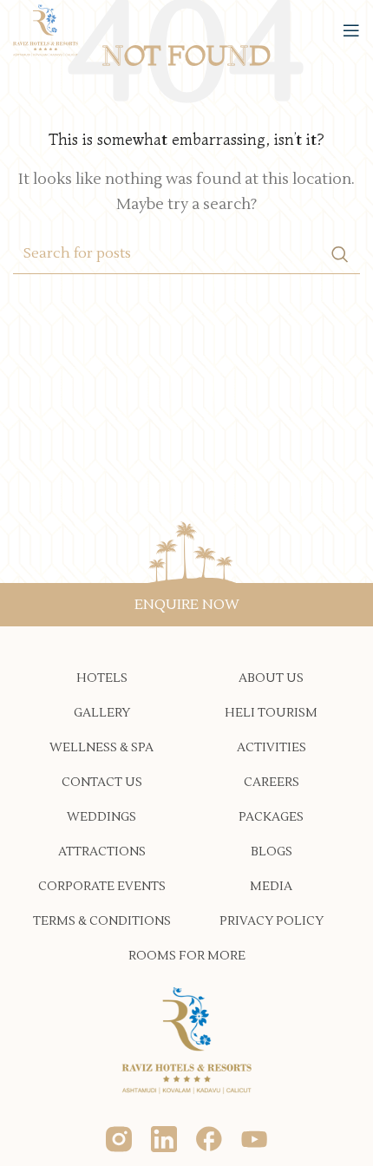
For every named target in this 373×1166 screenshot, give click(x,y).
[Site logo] (45, 29)
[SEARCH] (340, 254)
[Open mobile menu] (351, 30)
